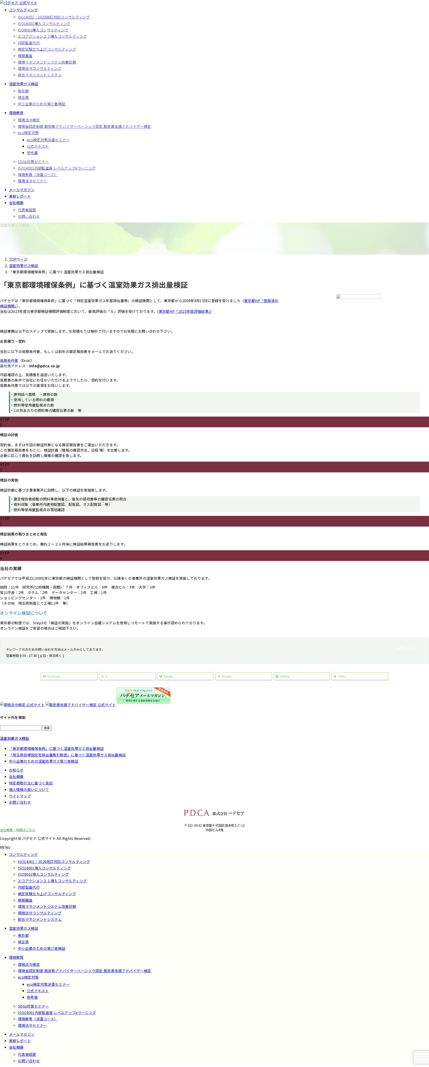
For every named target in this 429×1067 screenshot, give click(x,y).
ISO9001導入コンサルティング (43, 30)
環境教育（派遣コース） (38, 174)
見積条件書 (9, 360)
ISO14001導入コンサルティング (44, 23)
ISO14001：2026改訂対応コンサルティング (54, 17)
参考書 (32, 152)
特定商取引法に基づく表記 (31, 783)
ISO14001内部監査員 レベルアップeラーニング (57, 168)
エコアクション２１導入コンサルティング (52, 36)
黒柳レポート (20, 1040)
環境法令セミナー (32, 180)
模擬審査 (25, 55)
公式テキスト (38, 146)
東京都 (23, 90)
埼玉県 (23, 97)
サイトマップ (20, 796)
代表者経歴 (27, 209)
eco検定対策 (28, 132)
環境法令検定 (29, 119)
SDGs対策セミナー (33, 161)
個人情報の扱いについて (29, 789)
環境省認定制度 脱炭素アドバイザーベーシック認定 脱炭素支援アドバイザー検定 (84, 126)
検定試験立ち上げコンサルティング (47, 49)
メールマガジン (21, 1034)
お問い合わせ (29, 216)
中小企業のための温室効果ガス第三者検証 (43, 761)
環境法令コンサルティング (39, 68)
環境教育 (16, 957)
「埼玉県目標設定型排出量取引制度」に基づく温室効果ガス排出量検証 (67, 755)
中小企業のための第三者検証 (41, 103)
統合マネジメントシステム (40, 74)
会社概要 (16, 776)
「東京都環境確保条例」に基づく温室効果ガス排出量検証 (56, 748)
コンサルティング (23, 854)
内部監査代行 (29, 42)
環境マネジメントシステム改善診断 (47, 62)
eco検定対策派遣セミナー (48, 139)
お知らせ (16, 770)
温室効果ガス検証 (14, 738)
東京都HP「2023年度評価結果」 (184, 311)
